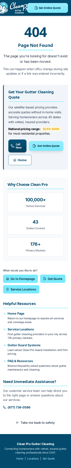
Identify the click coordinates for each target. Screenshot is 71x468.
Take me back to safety (38, 422)
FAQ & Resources (20, 361)
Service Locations (23, 289)
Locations (32, 458)
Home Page (16, 313)
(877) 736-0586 (19, 407)
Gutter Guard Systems (24, 345)
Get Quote (55, 279)
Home (22, 160)
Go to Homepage (23, 279)
